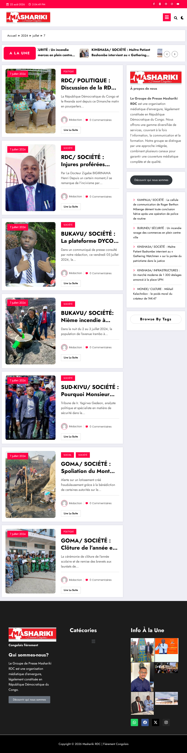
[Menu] (167, 17)
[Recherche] (175, 18)
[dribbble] (166, 4)
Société (68, 148)
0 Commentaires (101, 120)
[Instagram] (166, 722)
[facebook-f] (154, 4)
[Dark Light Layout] (182, 17)
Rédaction (75, 120)
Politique (69, 71)
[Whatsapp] (134, 722)
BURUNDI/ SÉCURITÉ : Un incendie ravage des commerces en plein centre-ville (157, 232)
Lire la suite (71, 130)
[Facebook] (145, 722)
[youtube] (178, 4)
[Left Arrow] (167, 54)
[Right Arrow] (175, 54)
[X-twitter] (155, 722)
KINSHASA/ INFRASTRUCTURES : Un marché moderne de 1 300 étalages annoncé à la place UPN (157, 275)
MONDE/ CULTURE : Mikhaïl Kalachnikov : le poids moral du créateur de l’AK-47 (153, 293)
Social (67, 454)
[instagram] (172, 4)
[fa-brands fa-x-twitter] (160, 4)
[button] (93, 641)
